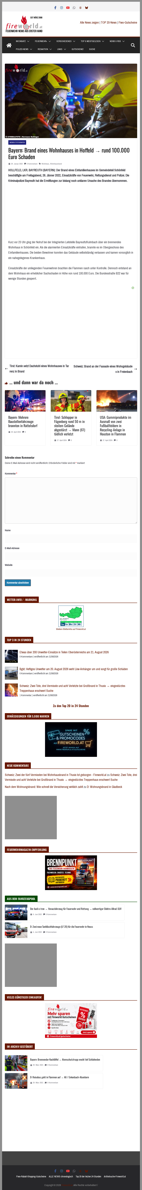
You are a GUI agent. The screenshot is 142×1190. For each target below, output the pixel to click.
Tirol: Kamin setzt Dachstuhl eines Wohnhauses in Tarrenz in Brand (39, 368)
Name (8, 530)
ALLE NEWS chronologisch (61, 1176)
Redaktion (43, 49)
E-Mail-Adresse (12, 548)
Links (59, 49)
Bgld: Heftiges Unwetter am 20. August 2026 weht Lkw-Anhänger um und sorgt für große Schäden (74, 669)
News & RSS (115, 41)
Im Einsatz (21, 41)
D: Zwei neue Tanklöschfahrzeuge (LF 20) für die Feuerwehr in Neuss (61, 926)
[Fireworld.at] (9, 45)
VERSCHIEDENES (64, 41)
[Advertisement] (31, 817)
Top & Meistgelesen (90, 41)
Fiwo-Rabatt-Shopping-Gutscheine (31, 1176)
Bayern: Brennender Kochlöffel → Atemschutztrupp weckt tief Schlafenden (65, 1059)
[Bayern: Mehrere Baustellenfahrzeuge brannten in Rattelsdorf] (25, 393)
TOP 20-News (109, 22)
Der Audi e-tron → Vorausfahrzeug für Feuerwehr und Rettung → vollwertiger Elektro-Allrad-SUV (76, 909)
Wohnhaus (45, 163)
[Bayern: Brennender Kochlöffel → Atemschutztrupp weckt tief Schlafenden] (16, 1063)
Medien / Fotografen (17, 142)
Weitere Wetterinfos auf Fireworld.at (71, 629)
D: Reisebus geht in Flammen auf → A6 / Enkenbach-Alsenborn (59, 1077)
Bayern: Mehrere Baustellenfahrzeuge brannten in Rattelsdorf (22, 421)
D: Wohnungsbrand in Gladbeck (104, 787)
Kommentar (11, 473)
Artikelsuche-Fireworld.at (115, 1176)
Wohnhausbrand (56, 163)
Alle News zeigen (89, 22)
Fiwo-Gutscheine (128, 22)
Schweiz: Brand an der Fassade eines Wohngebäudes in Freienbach (103, 369)
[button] (27, 41)
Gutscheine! (78, 49)
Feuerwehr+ (41, 41)
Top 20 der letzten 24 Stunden (88, 1176)
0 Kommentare (32, 163)
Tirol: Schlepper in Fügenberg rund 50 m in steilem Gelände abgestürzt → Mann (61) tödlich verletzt (69, 425)
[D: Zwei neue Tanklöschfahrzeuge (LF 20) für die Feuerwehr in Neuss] (16, 930)
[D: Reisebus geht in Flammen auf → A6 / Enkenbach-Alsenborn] (16, 1081)
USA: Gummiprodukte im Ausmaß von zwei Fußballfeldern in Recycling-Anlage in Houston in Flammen (115, 425)
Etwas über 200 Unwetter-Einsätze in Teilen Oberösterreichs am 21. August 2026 (64, 652)
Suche (92, 49)
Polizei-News (22, 49)
